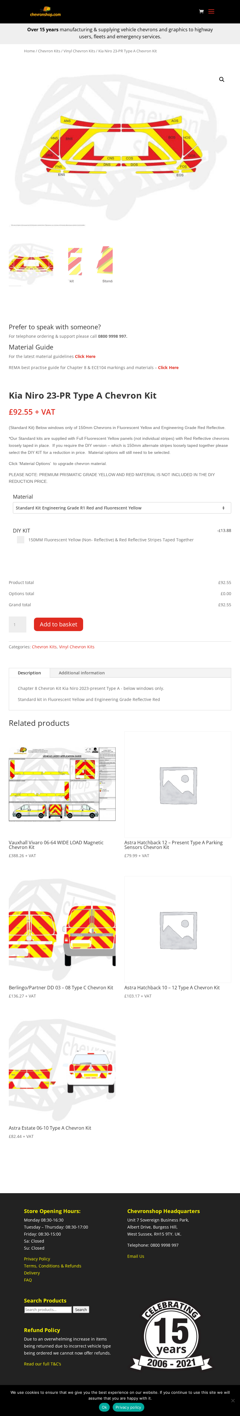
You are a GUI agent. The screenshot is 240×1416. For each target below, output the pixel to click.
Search (81, 1309)
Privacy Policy (37, 1259)
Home (29, 51)
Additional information (82, 673)
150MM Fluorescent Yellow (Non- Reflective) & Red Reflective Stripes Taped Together (110, 539)
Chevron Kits (49, 51)
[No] (233, 1400)
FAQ (28, 1280)
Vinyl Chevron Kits (79, 51)
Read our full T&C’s (42, 1364)
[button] (222, 79)
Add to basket (58, 624)
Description (29, 673)
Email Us (135, 1256)
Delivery (32, 1273)
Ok (104, 1407)
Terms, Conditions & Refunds (52, 1266)
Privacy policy (128, 1407)
